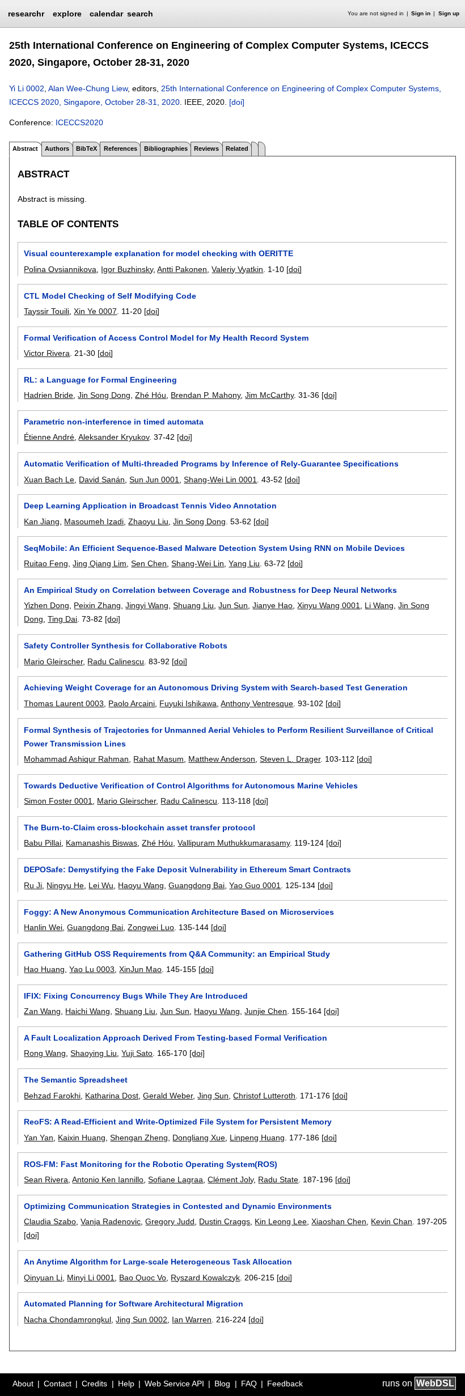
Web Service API (174, 1383)
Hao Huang (44, 969)
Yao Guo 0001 (255, 885)
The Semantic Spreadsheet (76, 1079)
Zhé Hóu (150, 395)
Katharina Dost (111, 1095)
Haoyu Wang (141, 885)
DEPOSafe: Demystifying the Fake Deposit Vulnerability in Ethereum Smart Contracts (187, 869)
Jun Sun (233, 605)
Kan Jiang (42, 521)
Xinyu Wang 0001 (328, 605)
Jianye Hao (272, 605)
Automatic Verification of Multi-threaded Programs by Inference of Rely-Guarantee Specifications (211, 463)
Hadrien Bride (48, 395)
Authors (57, 148)
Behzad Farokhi (52, 1095)
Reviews (206, 148)
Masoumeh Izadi (94, 521)
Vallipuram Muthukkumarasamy (233, 842)
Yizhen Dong (46, 605)
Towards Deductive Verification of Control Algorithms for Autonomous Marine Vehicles (191, 785)
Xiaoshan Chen (338, 1221)
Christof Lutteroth (264, 1095)
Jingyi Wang (146, 605)
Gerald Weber (168, 1095)
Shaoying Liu (93, 1053)
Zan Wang (42, 1011)
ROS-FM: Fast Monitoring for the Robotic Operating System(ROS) (150, 1164)
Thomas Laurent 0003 (64, 703)
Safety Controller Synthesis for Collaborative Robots (125, 645)
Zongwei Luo (151, 927)
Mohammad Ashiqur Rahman (76, 758)
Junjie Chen (265, 1011)
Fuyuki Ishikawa (188, 703)
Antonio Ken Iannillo (107, 1179)
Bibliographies (166, 148)
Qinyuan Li (43, 1277)
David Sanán (102, 479)
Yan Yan (38, 1137)
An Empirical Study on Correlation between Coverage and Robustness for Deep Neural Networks (210, 590)
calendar (106, 13)
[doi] (236, 102)
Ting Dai (62, 618)
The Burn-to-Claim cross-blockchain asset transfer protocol (139, 827)
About (22, 1383)
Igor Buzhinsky (127, 269)
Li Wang (379, 605)
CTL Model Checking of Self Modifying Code (110, 295)
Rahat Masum (158, 758)
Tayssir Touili (46, 311)
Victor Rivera (47, 353)
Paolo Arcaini (131, 703)
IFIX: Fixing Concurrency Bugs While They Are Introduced (136, 995)
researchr (26, 13)
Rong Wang (45, 1053)
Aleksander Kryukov (113, 437)
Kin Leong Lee (281, 1221)
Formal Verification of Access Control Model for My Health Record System (166, 337)
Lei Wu (100, 885)
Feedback (285, 1383)
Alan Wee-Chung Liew (88, 88)
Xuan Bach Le (49, 479)
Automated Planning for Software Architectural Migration (133, 1303)
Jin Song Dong (104, 395)
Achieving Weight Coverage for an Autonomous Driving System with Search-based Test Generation (216, 687)
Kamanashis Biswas (101, 842)
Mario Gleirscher (53, 661)
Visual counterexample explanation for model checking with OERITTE (158, 253)
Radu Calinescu (115, 661)
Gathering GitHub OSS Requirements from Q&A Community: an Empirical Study (177, 953)
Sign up (448, 13)
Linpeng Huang (257, 1137)
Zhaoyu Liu (148, 521)
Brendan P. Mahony (205, 395)
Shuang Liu (193, 605)
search (140, 13)
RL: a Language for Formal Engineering (100, 379)
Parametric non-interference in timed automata (114, 421)
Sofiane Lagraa (175, 1179)
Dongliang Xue (198, 1137)
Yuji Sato (137, 1053)
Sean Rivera (46, 1179)
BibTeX (86, 148)
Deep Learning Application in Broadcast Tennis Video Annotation (150, 505)
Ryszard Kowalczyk (205, 1277)
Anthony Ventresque (257, 703)
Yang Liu (244, 563)
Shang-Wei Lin (197, 563)
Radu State (278, 1179)
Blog (222, 1383)
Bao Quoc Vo (142, 1277)
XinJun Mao (140, 969)
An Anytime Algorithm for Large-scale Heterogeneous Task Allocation (158, 1261)
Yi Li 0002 (26, 88)
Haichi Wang (87, 1011)
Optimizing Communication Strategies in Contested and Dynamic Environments (178, 1206)
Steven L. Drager (290, 758)
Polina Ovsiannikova (60, 269)
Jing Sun (213, 1095)
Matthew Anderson (221, 758)
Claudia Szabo (50, 1221)
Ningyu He (65, 885)
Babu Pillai (42, 842)
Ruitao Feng (46, 563)
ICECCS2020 (79, 122)
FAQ (249, 1383)
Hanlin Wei (43, 927)
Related (237, 148)
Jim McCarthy (269, 395)
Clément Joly (230, 1179)
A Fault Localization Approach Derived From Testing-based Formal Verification (175, 1037)
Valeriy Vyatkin (237, 269)
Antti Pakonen (182, 269)
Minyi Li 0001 (91, 1277)
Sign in (420, 13)
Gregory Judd (170, 1221)
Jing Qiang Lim (99, 563)
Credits (94, 1383)
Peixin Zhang (97, 605)
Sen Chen (149, 563)
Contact (57, 1383)
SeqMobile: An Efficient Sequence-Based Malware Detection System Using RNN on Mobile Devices (214, 548)
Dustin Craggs (224, 1221)
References (120, 148)
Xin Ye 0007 (95, 311)
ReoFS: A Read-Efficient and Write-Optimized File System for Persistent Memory (178, 1121)
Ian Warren (192, 1319)
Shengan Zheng (139, 1137)
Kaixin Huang (81, 1137)
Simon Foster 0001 (58, 800)
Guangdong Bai (196, 885)
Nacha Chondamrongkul (67, 1319)
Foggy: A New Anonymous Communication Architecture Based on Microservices (179, 911)
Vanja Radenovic (111, 1221)
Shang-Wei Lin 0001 (220, 479)
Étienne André (49, 437)
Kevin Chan (391, 1221)
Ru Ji (33, 885)
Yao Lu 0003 (92, 969)
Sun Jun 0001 (154, 479)
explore (67, 13)
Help (126, 1383)
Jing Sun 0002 (141, 1319)
